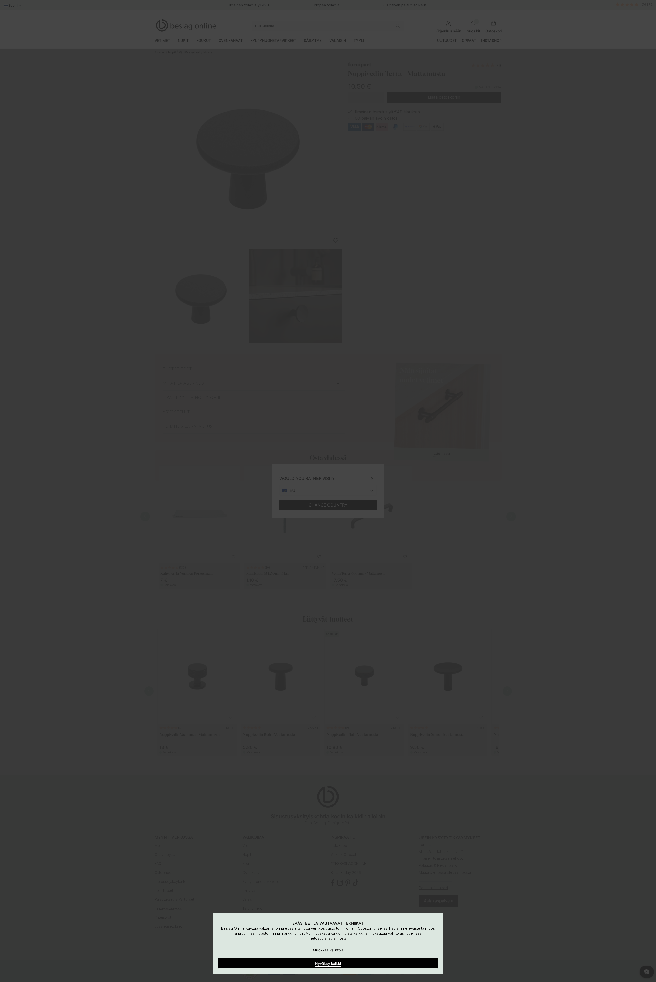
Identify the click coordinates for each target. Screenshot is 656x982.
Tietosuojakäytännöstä (328, 938)
